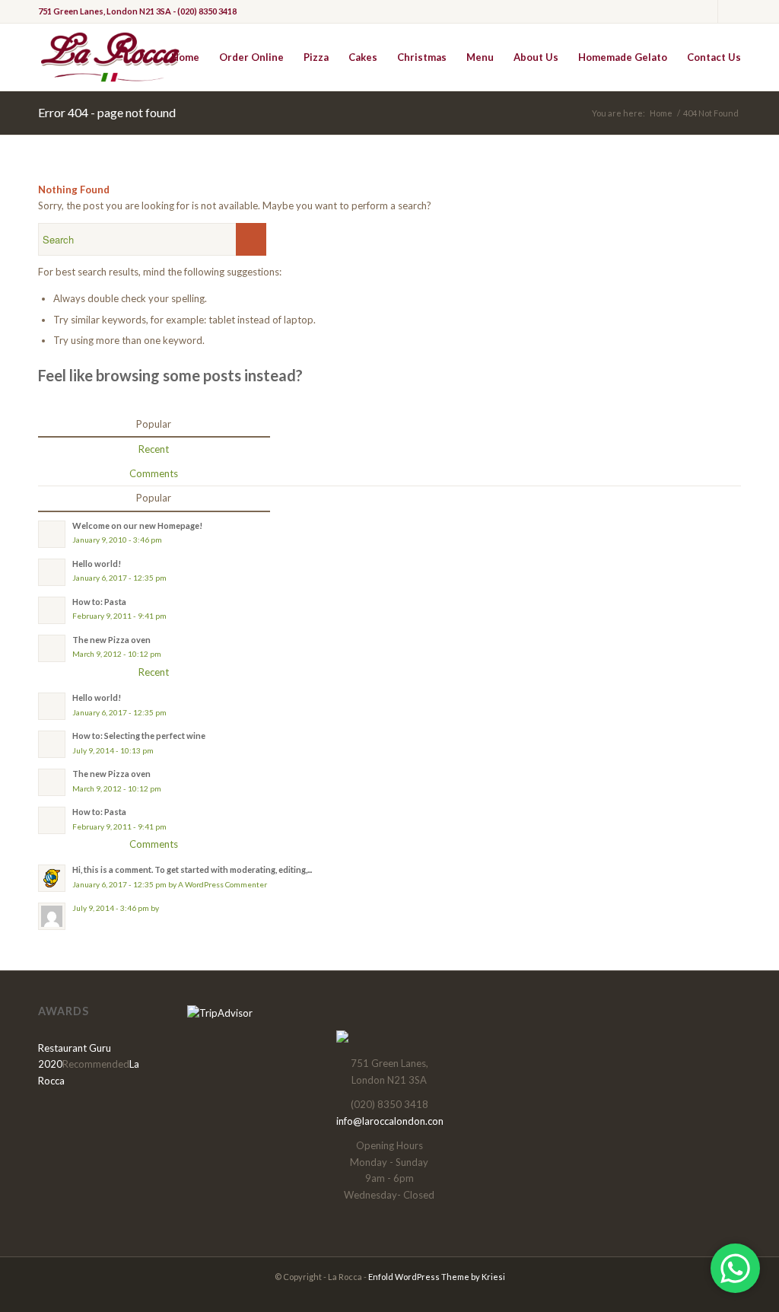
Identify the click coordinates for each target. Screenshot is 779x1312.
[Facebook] (706, 11)
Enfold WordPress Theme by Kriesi (436, 1277)
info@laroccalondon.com (391, 1121)
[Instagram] (729, 11)
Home (661, 113)
